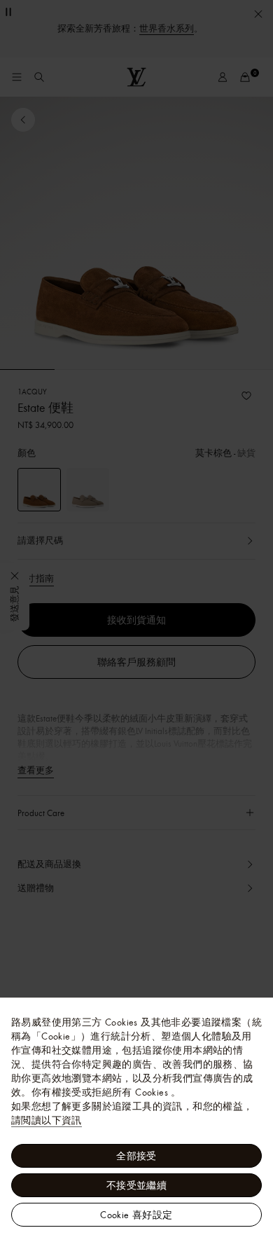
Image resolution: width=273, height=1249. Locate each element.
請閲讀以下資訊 (46, 1120)
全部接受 (136, 1156)
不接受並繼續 (136, 1185)
